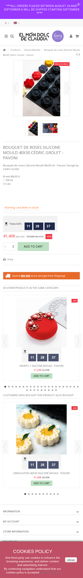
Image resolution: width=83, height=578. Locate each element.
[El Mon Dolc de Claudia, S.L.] (41, 36)
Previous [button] (15, 88)
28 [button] (49, 390)
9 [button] (34, 386)
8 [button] (30, 386)
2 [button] (9, 386)
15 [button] (56, 386)
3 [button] (12, 386)
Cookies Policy (50, 572)
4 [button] (16, 386)
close (71, 559)
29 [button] (52, 390)
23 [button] (30, 390)
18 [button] (67, 386)
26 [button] (41, 390)
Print (10, 259)
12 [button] (45, 386)
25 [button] (38, 390)
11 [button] (41, 386)
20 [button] (74, 386)
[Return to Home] (4, 50)
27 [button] (45, 390)
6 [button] (23, 386)
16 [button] (59, 386)
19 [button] (70, 386)
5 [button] (20, 386)
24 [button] (34, 390)
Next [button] (67, 88)
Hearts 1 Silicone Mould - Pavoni (41, 366)
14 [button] (52, 386)
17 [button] (63, 386)
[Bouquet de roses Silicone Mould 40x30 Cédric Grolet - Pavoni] (33, 128)
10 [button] (38, 386)
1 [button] (5, 386)
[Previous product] (77, 54)
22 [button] (27, 390)
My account (11, 521)
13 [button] (49, 386)
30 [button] (56, 390)
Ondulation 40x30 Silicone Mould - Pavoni (41, 473)
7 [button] (27, 386)
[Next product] (79, 54)
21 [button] (78, 386)
